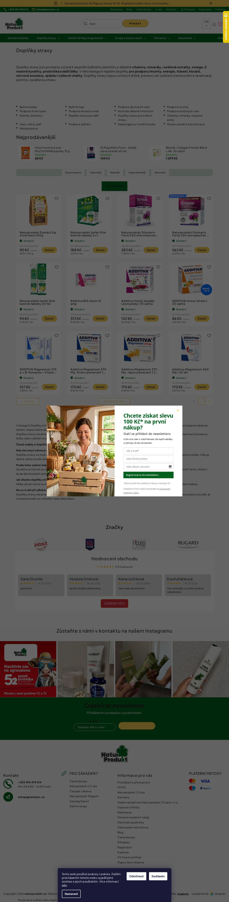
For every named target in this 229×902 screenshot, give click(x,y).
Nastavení (71, 894)
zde (64, 885)
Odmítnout (136, 876)
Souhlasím (158, 876)
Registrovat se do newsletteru (142, 474)
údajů (136, 492)
